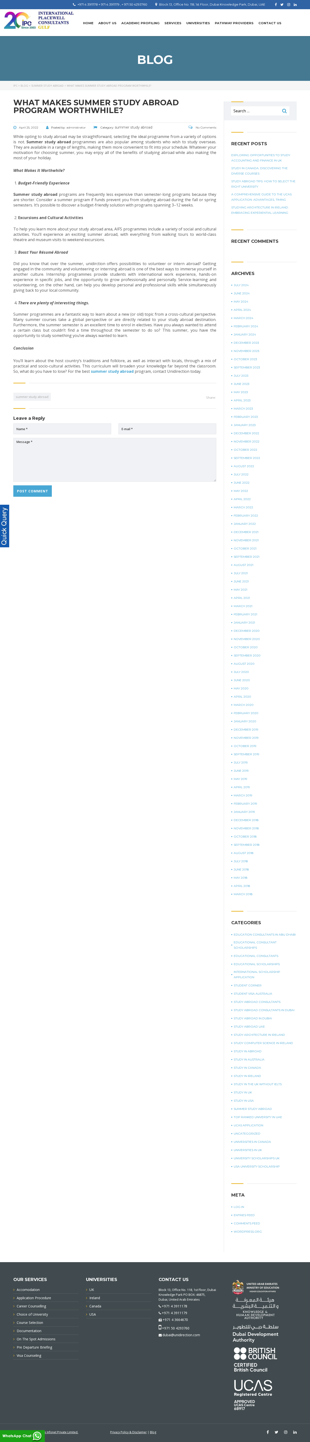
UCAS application (248, 1125)
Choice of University (32, 1314)
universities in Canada (252, 1142)
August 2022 (244, 466)
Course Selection (30, 1322)
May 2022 (241, 491)
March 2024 (243, 318)
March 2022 (243, 507)
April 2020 (242, 696)
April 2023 (242, 400)
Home (88, 23)
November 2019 (246, 738)
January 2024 (245, 334)
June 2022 (241, 482)
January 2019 (244, 812)
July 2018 (241, 861)
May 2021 (240, 589)
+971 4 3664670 (175, 1319)
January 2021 (244, 622)
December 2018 (246, 820)
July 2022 (241, 474)
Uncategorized (247, 1133)
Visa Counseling (29, 1355)
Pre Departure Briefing (34, 1347)
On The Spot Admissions (36, 1339)
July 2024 (241, 285)
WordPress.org (248, 1231)
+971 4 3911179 (174, 1313)
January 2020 (245, 721)
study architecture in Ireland (259, 1035)
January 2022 (245, 524)
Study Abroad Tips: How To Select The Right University (263, 183)
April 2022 (242, 499)
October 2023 (245, 359)
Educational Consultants (256, 956)
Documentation (29, 1330)
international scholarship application (257, 974)
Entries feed (244, 1215)
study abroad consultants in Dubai (264, 1010)
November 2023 (246, 351)
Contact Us (269, 23)
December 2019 (246, 729)
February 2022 (246, 515)
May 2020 (241, 688)
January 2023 (245, 425)
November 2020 (247, 639)
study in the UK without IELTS (258, 1084)
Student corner (248, 985)
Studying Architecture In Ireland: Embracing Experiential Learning (260, 210)
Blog (153, 1432)
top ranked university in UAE (258, 1117)
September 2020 (247, 655)
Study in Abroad (248, 1051)
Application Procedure (34, 1298)
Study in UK (243, 1092)
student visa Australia (253, 993)
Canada (95, 1306)
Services (172, 23)
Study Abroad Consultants (257, 1002)
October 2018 (245, 836)
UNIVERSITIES (198, 23)
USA (92, 1314)
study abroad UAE (249, 1026)
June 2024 (242, 293)
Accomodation (28, 1289)
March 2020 (244, 705)
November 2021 (246, 540)
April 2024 (242, 310)
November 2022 (246, 441)
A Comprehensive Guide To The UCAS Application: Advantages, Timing (261, 196)
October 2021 (245, 548)
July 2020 (241, 672)
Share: (211, 397)
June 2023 (241, 384)
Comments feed (247, 1223)
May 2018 (241, 877)
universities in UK (248, 1150)
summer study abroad (112, 371)
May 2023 (241, 392)
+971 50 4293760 (175, 1328)
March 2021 (243, 606)
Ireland (94, 1298)
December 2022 (246, 433)
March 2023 (243, 408)
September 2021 (246, 556)
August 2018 (244, 853)
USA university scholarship (257, 1166)
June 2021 (241, 581)
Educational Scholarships (257, 964)
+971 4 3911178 (174, 1306)
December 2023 (246, 342)
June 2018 (241, 869)
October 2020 (246, 647)
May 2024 (241, 301)
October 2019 (245, 746)
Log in (239, 1207)
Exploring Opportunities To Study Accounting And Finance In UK (260, 157)
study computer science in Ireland (263, 1043)
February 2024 (246, 326)
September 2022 (247, 458)
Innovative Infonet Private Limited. (55, 1432)
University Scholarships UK (256, 1158)
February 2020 (246, 713)
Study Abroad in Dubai (253, 1018)
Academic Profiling (140, 23)
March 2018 (243, 894)
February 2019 (245, 803)
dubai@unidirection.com (181, 1335)
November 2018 (246, 828)
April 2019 (242, 787)
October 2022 (245, 449)
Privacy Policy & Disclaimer (128, 1432)
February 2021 (245, 614)
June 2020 (242, 680)
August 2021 (243, 565)
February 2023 (246, 417)
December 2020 (247, 631)
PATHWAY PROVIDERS (234, 23)
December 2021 (246, 532)
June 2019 (241, 770)
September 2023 (247, 367)
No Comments (205, 127)
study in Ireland (247, 1076)
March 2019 (243, 795)
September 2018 (247, 845)
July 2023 (241, 375)
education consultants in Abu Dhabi (265, 934)
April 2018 (242, 886)
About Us (107, 23)
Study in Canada (247, 1067)
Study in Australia (249, 1059)
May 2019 (240, 779)
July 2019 (241, 762)
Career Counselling (31, 1306)
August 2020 (244, 663)
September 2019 (246, 754)
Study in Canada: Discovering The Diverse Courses (259, 170)
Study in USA (244, 1100)
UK (91, 1289)
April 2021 (242, 598)
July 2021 (241, 573)
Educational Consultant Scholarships (255, 944)
